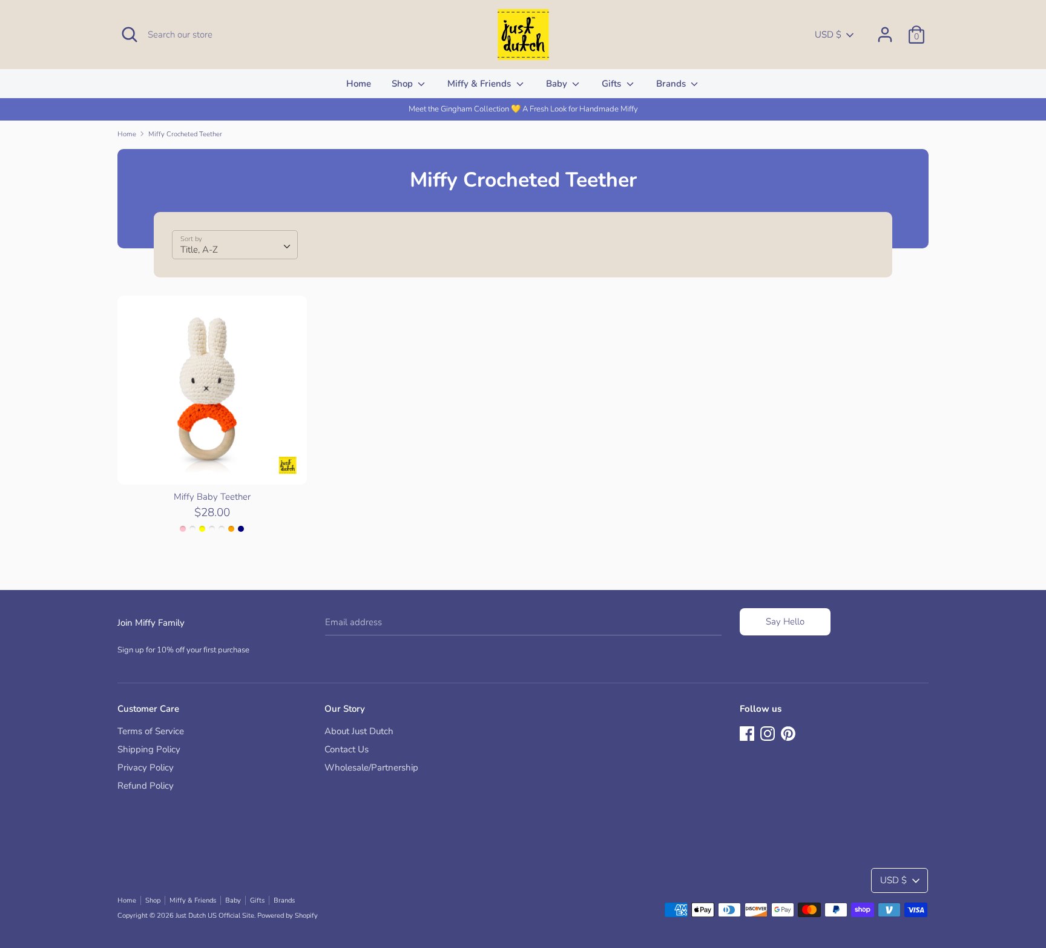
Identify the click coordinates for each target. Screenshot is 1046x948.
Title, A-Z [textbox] (199, 250)
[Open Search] (129, 34)
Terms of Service (150, 731)
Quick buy (212, 465)
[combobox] (235, 244)
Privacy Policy (145, 767)
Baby (558, 84)
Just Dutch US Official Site (215, 915)
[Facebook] (747, 732)
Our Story (344, 709)
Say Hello (785, 621)
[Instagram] (767, 732)
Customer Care (148, 709)
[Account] (885, 30)
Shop (403, 84)
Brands (672, 84)
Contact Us (346, 749)
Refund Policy (145, 786)
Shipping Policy (148, 749)
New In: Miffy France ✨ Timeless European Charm (658, 109)
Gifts (612, 84)
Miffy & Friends (480, 84)
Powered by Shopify (287, 915)
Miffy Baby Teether (212, 497)
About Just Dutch (358, 731)
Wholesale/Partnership (371, 767)
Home (358, 84)
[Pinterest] (788, 732)
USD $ (828, 34)
